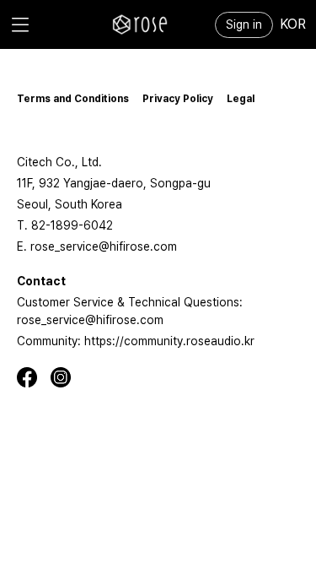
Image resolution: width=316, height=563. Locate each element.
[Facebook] (34, 377)
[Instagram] (67, 377)
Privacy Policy (177, 99)
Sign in (244, 24)
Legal (240, 99)
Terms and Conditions (73, 99)
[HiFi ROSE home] (139, 24)
